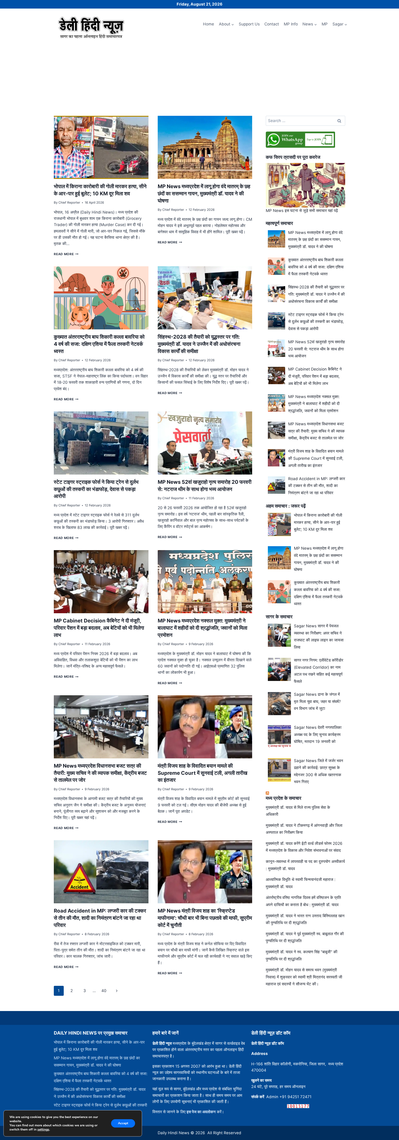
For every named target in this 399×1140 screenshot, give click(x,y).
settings (43, 1130)
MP (325, 24)
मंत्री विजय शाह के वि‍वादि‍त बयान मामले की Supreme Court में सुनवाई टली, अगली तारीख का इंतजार (202, 773)
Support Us (249, 24)
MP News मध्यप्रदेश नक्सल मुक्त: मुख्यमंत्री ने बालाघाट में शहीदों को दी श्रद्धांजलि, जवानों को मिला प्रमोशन (202, 628)
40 (103, 990)
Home (208, 24)
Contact (271, 24)
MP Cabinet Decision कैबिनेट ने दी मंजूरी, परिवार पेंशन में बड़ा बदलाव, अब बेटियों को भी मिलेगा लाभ (99, 628)
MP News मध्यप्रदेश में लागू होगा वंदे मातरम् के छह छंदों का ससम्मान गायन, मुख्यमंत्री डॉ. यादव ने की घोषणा (204, 193)
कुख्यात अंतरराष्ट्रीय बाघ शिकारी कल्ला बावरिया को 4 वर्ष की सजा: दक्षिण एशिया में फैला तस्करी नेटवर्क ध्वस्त (99, 344)
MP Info (291, 24)
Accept (123, 1123)
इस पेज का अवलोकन (201, 1111)
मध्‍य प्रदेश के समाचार (283, 798)
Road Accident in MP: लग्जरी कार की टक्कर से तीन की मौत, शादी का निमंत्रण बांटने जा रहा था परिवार (100, 918)
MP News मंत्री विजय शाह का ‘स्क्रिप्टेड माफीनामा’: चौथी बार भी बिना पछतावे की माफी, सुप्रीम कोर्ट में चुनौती (205, 918)
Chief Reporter (69, 202)
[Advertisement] (199, 75)
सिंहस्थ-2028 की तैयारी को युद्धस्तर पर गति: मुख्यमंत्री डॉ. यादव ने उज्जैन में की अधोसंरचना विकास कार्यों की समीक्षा (199, 344)
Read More (66, 254)
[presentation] (101, 147)
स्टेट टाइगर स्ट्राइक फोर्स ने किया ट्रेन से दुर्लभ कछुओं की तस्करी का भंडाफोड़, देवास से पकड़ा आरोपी (96, 489)
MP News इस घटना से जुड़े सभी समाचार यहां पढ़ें (302, 210)
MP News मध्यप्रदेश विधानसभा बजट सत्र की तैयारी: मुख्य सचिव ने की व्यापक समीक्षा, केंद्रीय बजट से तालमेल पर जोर (100, 773)
